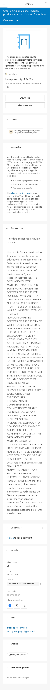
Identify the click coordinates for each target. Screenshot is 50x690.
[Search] (46, 4)
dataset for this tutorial (22, 193)
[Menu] (3, 4)
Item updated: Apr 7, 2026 (18, 79)
